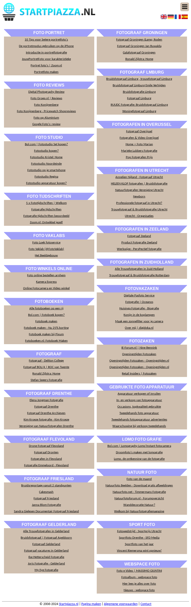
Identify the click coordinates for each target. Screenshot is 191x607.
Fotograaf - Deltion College (46, 360)
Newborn (139, 196)
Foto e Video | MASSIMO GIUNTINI (139, 570)
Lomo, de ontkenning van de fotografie (139, 459)
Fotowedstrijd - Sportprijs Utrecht (139, 531)
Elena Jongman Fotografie (46, 400)
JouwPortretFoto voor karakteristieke (46, 59)
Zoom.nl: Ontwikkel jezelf (46, 222)
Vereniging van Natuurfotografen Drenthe (46, 426)
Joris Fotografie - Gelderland (46, 563)
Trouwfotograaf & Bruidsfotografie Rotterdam (139, 275)
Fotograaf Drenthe (46, 406)
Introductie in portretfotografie (46, 52)
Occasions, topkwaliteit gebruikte (139, 406)
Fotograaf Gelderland (46, 544)
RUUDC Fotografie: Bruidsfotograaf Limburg (139, 104)
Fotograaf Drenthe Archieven (46, 413)
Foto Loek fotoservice (46, 242)
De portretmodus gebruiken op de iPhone (46, 46)
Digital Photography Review (46, 91)
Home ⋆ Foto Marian (139, 144)
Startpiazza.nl (68, 604)
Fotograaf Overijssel (139, 131)
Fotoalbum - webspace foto (139, 577)
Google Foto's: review (46, 124)
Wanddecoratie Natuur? (139, 505)
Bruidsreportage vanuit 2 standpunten (46, 485)
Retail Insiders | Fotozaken (139, 373)
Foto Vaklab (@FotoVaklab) (46, 249)
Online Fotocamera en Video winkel (46, 288)
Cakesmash (46, 492)
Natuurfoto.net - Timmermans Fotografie (139, 492)
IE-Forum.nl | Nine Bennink (139, 347)
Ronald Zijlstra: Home (46, 373)
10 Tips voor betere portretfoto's (46, 39)
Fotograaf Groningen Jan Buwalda (139, 46)
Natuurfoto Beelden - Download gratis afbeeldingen (139, 485)
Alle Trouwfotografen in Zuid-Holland (139, 269)
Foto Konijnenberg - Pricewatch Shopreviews (46, 111)
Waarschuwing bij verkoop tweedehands (139, 426)
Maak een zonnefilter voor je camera (139, 321)
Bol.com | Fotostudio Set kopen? (46, 144)
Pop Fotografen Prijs (139, 157)
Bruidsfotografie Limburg (139, 91)
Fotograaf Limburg (139, 98)
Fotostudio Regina (46, 176)
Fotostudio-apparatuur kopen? (46, 183)
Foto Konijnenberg (46, 104)
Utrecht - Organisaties (139, 216)
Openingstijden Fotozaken (139, 354)
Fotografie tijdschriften (46, 209)
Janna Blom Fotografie (46, 505)
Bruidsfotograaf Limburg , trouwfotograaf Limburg (139, 79)
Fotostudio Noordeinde (46, 163)
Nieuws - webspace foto (139, 590)
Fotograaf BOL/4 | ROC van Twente (46, 367)
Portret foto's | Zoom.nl (46, 65)
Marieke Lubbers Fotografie (139, 150)
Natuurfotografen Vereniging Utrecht (139, 190)
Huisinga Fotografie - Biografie (139, 308)
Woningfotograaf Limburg (139, 111)
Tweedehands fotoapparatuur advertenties (139, 419)
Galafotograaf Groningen (139, 52)
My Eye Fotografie (46, 570)
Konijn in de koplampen (139, 315)
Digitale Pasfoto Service (139, 295)
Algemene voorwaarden (121, 604)
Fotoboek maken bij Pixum (46, 334)
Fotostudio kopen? (46, 150)
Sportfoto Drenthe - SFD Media (139, 537)
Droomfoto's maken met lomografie (139, 452)
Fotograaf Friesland (46, 498)
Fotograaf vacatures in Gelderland (46, 550)
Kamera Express (46, 281)
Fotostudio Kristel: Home (46, 157)
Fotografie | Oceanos (139, 302)
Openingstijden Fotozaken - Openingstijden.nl (139, 360)
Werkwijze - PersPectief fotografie (139, 249)
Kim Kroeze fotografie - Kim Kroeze (46, 419)
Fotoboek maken (46, 321)
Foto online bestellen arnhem (46, 275)
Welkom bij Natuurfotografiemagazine (139, 511)
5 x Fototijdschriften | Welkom (46, 203)
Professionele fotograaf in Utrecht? (139, 203)
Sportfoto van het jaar (139, 544)
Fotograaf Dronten (46, 452)
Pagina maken (91, 604)
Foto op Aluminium (46, 117)
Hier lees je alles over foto (139, 583)
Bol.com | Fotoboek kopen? (46, 315)
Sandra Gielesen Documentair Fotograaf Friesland (46, 511)
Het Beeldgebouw (46, 255)
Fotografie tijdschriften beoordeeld (46, 216)
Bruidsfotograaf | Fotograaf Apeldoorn (46, 537)
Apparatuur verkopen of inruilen (139, 393)
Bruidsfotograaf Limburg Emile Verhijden (139, 85)
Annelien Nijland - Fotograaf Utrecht (139, 177)
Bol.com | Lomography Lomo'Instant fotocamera (139, 446)
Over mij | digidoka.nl (139, 327)
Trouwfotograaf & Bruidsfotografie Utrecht (139, 209)
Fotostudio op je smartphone (46, 170)
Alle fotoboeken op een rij (46, 308)
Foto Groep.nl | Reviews (46, 98)
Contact (146, 604)
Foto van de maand (139, 479)
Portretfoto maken (46, 72)
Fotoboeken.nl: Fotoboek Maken (46, 340)
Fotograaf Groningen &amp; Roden (139, 39)
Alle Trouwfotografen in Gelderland (46, 531)
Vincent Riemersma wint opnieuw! (139, 550)
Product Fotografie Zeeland (139, 242)
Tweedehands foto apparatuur (139, 413)
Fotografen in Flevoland (46, 459)
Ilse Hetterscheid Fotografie (46, 557)
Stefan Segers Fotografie (46, 380)
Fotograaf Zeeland (139, 236)
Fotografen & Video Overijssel (139, 138)
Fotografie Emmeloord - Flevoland (46, 465)
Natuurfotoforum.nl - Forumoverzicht (139, 498)
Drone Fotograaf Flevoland (46, 446)
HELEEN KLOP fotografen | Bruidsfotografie (139, 183)
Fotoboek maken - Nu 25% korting (46, 327)
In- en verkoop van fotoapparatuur (139, 400)
